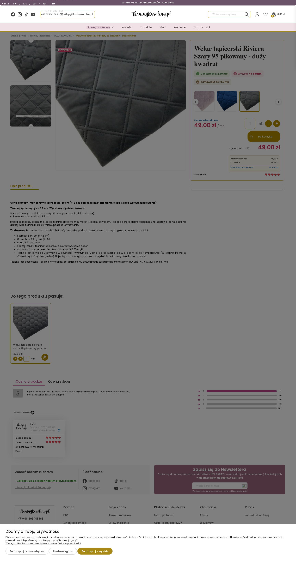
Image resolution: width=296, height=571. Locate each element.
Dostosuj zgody (63, 551)
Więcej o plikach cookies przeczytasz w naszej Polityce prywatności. (43, 543)
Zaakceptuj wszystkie (95, 551)
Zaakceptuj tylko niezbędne (27, 551)
